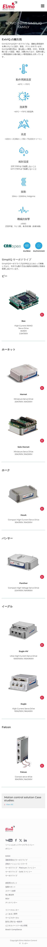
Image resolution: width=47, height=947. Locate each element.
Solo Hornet (23, 447)
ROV (7, 899)
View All (9, 804)
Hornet (23, 394)
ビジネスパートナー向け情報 (16, 925)
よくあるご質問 (11, 914)
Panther (23, 583)
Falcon (23, 772)
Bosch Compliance (13, 929)
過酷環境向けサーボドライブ (16, 860)
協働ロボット (10, 887)
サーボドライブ (11, 875)
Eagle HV (23, 651)
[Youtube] (9, 841)
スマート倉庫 (10, 891)
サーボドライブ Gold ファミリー (18, 872)
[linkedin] (25, 841)
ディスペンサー (11, 903)
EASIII (7, 856)
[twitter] (20, 841)
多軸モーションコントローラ (16, 864)
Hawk (23, 515)
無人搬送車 (9, 895)
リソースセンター (12, 910)
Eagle (23, 704)
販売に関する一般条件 (13, 922)
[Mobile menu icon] (43, 6)
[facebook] (15, 841)
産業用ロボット (11, 883)
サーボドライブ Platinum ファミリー (20, 868)
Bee (23, 321)
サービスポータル (12, 918)
